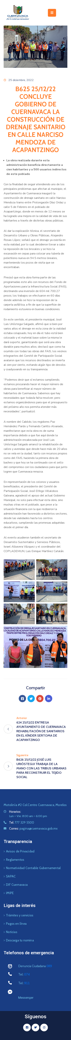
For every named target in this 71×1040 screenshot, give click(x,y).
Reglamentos (15, 859)
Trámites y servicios (19, 915)
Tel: (21, 822)
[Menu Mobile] (52, 13)
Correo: (33, 828)
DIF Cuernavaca (17, 884)
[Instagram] (44, 1027)
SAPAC (11, 876)
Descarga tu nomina (20, 940)
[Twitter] (31, 698)
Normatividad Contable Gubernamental (33, 868)
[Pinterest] (40, 698)
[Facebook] (22, 698)
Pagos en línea (16, 923)
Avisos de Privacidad (20, 851)
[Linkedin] (48, 698)
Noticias (11, 932)
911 (27, 983)
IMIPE (10, 893)
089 (49, 966)
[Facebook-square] (27, 1027)
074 (27, 974)
